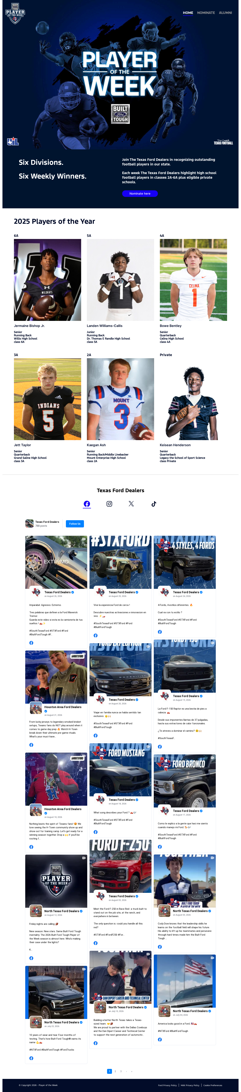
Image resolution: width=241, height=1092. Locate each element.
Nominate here (140, 193)
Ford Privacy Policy (167, 1085)
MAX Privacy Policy (190, 1085)
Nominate (206, 13)
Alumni (225, 13)
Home (188, 13)
